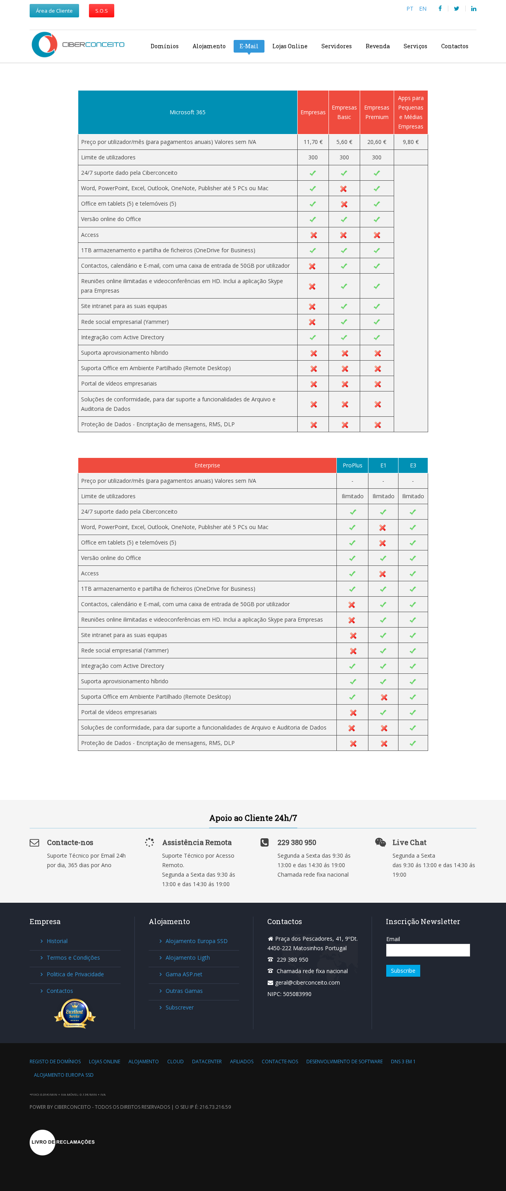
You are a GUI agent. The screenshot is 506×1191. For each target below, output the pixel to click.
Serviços (415, 46)
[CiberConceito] (82, 46)
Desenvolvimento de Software (344, 1061)
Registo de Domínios (55, 1061)
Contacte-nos (280, 1061)
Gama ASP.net (184, 974)
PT (410, 8)
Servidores (336, 46)
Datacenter (207, 1061)
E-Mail (249, 46)
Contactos (454, 46)
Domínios (165, 46)
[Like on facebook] (440, 8)
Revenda (378, 46)
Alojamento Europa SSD (197, 941)
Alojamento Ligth (188, 957)
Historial (57, 941)
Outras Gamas (184, 990)
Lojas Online (290, 46)
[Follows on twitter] (456, 8)
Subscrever (180, 1007)
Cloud (175, 1061)
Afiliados (241, 1061)
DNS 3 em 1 (403, 1061)
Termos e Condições (73, 957)
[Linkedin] (473, 8)
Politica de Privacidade (75, 974)
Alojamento (209, 46)
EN (423, 8)
